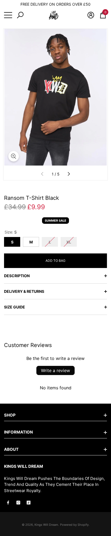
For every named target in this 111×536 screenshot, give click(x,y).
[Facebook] (8, 503)
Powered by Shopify (74, 525)
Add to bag (55, 261)
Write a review (55, 370)
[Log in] (91, 15)
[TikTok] (29, 503)
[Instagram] (18, 503)
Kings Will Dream (46, 525)
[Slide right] (69, 174)
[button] (20, 15)
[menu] (8, 15)
